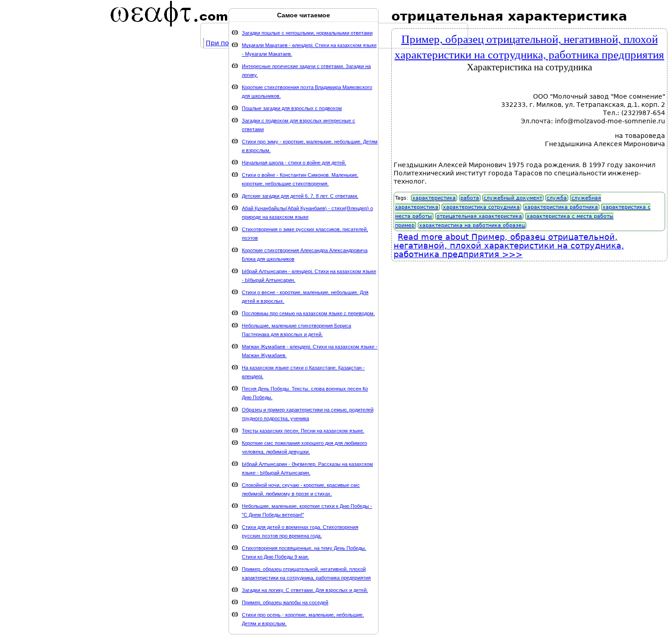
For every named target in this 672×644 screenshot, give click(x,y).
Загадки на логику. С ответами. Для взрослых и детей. (305, 590)
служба (557, 198)
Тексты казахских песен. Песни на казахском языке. (303, 430)
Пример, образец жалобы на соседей (285, 602)
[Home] (169, 13)
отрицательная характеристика (479, 216)
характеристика (434, 198)
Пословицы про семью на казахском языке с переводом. (308, 313)
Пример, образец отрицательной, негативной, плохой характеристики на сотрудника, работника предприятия (529, 46)
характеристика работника (561, 207)
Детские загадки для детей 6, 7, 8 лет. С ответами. (300, 196)
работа (469, 198)
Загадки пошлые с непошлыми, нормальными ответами (307, 33)
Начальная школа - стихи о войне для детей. (294, 162)
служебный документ (513, 198)
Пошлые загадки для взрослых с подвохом (292, 108)
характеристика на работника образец (472, 225)
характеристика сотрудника (481, 207)
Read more (509, 245)
